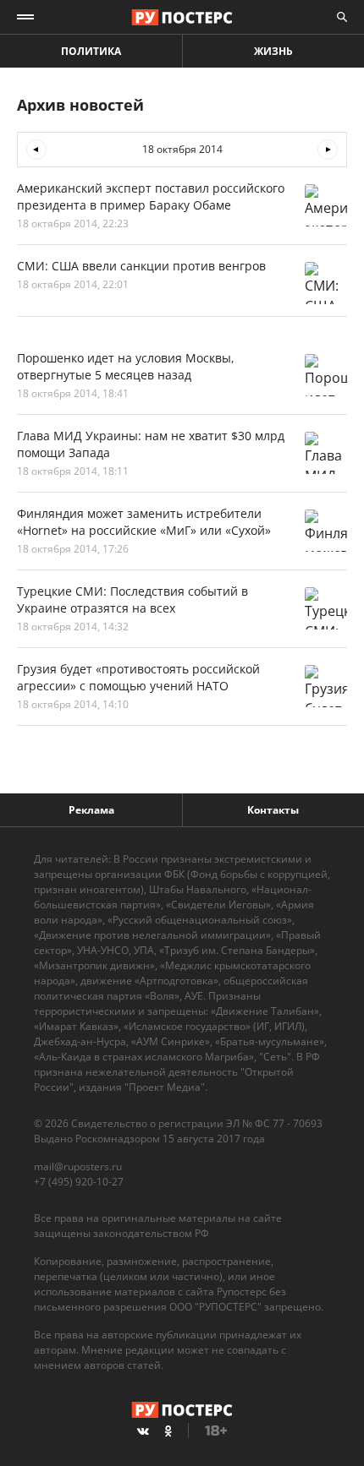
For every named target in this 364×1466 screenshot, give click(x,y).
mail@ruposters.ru (78, 1166)
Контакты (273, 810)
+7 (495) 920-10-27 (79, 1181)
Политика (91, 51)
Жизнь (273, 51)
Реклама (91, 810)
